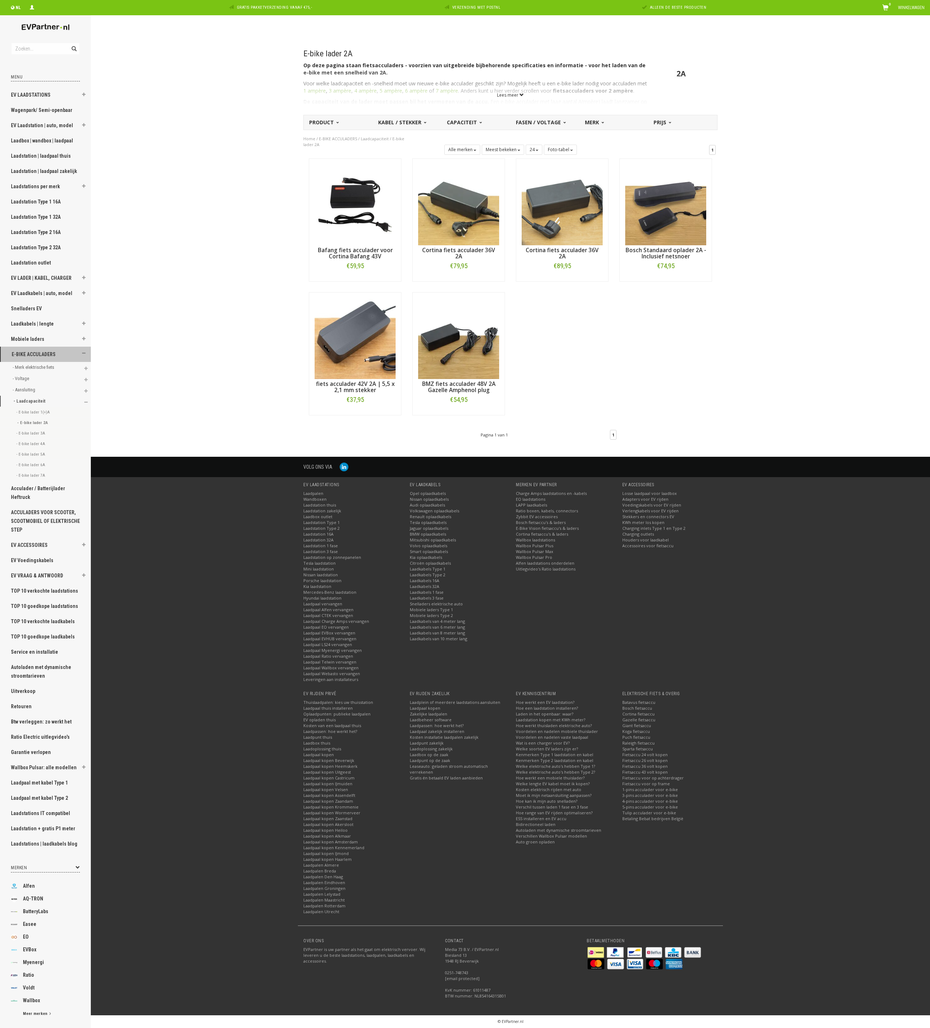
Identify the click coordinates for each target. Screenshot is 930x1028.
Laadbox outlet (317, 516)
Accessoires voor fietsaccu (648, 545)
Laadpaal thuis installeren (328, 708)
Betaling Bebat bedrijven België (652, 818)
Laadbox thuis (316, 743)
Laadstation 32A (318, 540)
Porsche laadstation (322, 580)
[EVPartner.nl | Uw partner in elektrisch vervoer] (45, 27)
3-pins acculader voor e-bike (650, 795)
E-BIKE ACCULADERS (34, 354)
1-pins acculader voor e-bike (650, 789)
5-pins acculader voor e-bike (650, 807)
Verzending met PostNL (476, 7)
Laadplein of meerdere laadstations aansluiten (455, 702)
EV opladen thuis (319, 719)
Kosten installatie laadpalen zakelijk (444, 737)
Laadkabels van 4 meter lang (437, 621)
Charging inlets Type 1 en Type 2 (654, 528)
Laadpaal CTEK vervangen (328, 615)
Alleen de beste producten (678, 7)
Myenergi (33, 962)
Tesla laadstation (319, 563)
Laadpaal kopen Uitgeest (327, 772)
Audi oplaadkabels (427, 505)
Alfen (29, 886)
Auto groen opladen (535, 841)
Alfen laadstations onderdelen (545, 563)
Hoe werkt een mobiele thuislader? (550, 778)
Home (309, 138)
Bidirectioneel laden (535, 824)
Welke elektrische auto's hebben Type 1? (555, 766)
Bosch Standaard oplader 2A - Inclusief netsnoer (666, 253)
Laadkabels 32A (424, 586)
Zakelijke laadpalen (428, 714)
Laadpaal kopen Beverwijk (328, 760)
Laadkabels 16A (424, 580)
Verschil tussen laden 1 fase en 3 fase (552, 807)
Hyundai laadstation (322, 598)
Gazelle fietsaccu (638, 719)
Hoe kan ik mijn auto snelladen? (546, 801)
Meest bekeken (502, 149)
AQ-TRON (33, 899)
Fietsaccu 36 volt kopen (645, 766)
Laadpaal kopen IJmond (326, 853)
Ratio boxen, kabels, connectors (547, 510)
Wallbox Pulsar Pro (534, 557)
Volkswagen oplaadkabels (434, 510)
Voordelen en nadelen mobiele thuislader (557, 731)
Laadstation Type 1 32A (36, 217)
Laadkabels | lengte (32, 324)
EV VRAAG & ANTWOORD (37, 575)
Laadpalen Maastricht (324, 900)
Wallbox (31, 1000)
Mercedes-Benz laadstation (329, 592)
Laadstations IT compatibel (40, 813)
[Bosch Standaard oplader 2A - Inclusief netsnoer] (665, 204)
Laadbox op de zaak (429, 754)
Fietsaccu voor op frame (646, 783)
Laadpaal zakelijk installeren (437, 731)
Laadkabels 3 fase (427, 598)
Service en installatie (34, 652)
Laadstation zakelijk (322, 510)
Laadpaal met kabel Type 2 (39, 798)
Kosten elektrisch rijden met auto (548, 789)
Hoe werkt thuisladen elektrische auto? (554, 725)
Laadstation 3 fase (320, 551)
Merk (593, 122)
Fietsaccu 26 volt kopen (645, 760)
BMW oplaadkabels (428, 534)
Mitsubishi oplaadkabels (433, 540)
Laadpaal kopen (318, 754)
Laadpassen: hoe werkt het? (330, 731)
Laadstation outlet (31, 263)
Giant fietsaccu (636, 725)
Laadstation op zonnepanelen (332, 557)
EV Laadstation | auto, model (42, 125)
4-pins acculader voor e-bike (650, 801)
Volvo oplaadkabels (428, 545)
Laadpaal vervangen (322, 603)
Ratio (28, 975)
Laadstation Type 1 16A (36, 202)
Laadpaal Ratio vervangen (328, 656)
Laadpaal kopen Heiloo (325, 830)
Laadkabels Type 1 (427, 569)
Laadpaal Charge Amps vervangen (336, 621)
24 (533, 149)
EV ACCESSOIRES (29, 545)
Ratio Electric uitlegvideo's (40, 737)
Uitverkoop (23, 691)
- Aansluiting (24, 389)
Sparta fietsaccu (637, 748)
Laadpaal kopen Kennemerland (333, 847)
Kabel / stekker (400, 122)
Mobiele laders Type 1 (431, 609)
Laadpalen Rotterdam (324, 905)
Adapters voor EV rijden (645, 499)
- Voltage (21, 378)
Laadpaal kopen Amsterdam (330, 841)
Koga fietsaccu (636, 731)
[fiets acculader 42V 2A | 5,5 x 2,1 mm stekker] (355, 337)
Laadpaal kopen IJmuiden (327, 783)
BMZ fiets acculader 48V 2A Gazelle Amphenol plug (459, 387)
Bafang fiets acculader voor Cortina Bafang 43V (355, 253)
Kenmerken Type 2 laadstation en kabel (554, 760)
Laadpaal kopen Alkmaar (327, 836)
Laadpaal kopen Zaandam (328, 801)
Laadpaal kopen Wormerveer (331, 812)
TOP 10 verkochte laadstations (44, 591)
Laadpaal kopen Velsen (325, 789)
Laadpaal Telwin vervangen (329, 662)
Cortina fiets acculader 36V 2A (458, 253)
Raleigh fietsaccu (638, 743)
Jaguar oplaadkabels (429, 528)
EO (26, 937)
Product (322, 122)
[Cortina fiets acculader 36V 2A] (458, 204)
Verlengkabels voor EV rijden (650, 510)
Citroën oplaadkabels (430, 563)
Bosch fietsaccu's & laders (541, 522)
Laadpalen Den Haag (323, 876)
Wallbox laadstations (535, 540)
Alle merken (461, 149)
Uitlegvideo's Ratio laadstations (545, 569)
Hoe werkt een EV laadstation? (545, 702)
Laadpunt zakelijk (427, 743)
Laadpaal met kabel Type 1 (39, 783)
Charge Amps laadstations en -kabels (551, 493)
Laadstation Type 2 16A (36, 232)
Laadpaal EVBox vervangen (329, 633)
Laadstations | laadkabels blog (44, 844)
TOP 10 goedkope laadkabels (43, 637)
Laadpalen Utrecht (321, 911)
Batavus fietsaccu (638, 702)
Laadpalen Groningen (324, 888)
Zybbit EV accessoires (537, 516)
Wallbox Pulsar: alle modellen (44, 767)
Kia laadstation (317, 586)
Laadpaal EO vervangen (326, 627)
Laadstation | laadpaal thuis (41, 156)
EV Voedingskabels (32, 560)
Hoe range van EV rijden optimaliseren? (554, 812)
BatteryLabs (35, 911)
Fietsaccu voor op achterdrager (653, 778)
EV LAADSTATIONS (30, 95)
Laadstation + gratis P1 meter (43, 828)
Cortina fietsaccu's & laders (542, 534)
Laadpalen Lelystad (321, 894)
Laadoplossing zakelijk (431, 748)
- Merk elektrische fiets (34, 367)
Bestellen (355, 281)
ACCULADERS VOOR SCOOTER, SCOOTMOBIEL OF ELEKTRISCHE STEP (45, 521)
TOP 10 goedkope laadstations (44, 606)
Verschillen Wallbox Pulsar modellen (551, 836)
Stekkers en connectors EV (648, 516)
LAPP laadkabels (531, 505)
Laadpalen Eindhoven (324, 882)
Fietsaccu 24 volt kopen (645, 754)
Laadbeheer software (431, 719)
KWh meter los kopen (643, 522)
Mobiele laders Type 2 (431, 615)
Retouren (21, 706)
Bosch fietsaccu (637, 708)
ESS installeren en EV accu (541, 818)
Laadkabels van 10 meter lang (438, 638)
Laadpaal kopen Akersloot (328, 824)
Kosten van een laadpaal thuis (332, 725)
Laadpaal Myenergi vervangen (332, 650)
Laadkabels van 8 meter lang (437, 633)
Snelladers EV (26, 308)
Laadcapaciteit (375, 138)
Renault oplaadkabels (430, 516)
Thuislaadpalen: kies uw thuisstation (338, 702)
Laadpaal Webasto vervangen (331, 673)
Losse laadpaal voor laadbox (649, 493)
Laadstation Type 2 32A (36, 247)
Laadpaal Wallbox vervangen (331, 667)
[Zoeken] (73, 45)
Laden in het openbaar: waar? (544, 714)
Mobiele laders (27, 339)
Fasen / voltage (539, 122)
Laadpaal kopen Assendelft (329, 795)
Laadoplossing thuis (322, 748)
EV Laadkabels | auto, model (41, 293)
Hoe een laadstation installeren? (547, 708)
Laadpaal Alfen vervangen (328, 609)
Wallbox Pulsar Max (534, 551)
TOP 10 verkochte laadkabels (43, 621)
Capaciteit (462, 122)
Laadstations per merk (35, 186)
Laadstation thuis (319, 505)
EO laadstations (530, 499)
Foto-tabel (559, 149)
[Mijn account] (32, 6)
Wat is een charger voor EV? (543, 743)
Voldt (29, 988)
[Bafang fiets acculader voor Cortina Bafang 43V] (355, 204)
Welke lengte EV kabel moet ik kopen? (553, 783)
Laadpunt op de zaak (430, 760)
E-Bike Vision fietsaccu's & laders (547, 528)
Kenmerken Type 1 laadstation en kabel (554, 754)
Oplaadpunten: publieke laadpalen (337, 714)
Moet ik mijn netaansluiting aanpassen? (553, 795)
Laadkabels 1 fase (427, 592)
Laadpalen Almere (321, 865)
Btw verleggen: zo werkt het (41, 722)
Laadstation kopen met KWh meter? (550, 719)
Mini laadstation (318, 569)
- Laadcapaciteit (29, 401)
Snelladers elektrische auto (436, 603)
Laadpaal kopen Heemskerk (330, 766)
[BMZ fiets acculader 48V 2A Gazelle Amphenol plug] (458, 337)
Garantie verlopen (31, 752)
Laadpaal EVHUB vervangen (329, 638)
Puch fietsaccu (636, 737)
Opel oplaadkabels (428, 493)
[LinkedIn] (344, 466)
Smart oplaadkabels (429, 551)
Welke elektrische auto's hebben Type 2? (555, 772)
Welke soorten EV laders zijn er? (547, 748)
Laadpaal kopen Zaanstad (327, 818)
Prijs (661, 122)
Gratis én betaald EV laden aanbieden (446, 778)
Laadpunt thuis (317, 737)
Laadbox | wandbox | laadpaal (42, 141)
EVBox (29, 949)
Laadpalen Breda (319, 871)
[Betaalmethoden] (596, 952)
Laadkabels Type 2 (427, 574)
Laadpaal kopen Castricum (329, 778)
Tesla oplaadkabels (428, 522)
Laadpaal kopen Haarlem (327, 859)
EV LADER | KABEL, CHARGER (41, 278)
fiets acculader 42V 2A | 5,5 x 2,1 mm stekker (355, 387)
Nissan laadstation (320, 574)
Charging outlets (638, 534)
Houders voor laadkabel (645, 540)
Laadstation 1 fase (320, 545)
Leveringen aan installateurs (330, 679)
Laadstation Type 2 (321, 528)
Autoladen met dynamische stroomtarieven (41, 671)
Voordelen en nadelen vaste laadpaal (552, 737)
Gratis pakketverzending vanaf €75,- (274, 7)
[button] (84, 95)
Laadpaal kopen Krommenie (331, 807)
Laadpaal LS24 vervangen (327, 644)
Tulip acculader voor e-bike (649, 812)
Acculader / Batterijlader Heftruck (38, 492)
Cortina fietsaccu (638, 714)
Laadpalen (313, 493)
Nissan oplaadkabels (429, 499)
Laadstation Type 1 (321, 522)
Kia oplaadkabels (426, 557)
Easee (29, 924)
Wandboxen (315, 499)
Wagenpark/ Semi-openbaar (41, 110)
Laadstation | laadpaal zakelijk (44, 171)
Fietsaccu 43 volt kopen (645, 772)
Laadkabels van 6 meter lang (437, 627)
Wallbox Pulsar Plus (534, 545)
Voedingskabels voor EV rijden (651, 505)
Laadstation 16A (318, 534)
